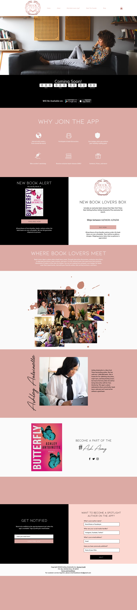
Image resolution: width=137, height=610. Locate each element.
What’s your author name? (92, 521)
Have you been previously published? (96, 546)
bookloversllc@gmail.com (82, 573)
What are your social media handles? (96, 528)
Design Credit (81, 567)
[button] (121, 8)
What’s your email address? (93, 537)
